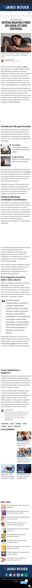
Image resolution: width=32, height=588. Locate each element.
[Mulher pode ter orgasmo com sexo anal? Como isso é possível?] (3, 548)
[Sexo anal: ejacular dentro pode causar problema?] (3, 507)
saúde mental (18, 423)
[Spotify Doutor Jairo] (26, 575)
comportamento (4, 423)
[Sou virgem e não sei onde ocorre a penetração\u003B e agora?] (3, 542)
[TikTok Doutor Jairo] (18, 575)
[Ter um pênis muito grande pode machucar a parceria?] (3, 536)
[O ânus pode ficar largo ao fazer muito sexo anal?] (3, 530)
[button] (24, 581)
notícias (12, 423)
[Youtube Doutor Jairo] (14, 575)
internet (25, 423)
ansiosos (4, 254)
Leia (12, 19)
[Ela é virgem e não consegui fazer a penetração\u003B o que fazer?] (3, 559)
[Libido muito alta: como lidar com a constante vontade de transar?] (3, 524)
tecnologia (3, 426)
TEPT (3, 193)
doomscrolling (22, 67)
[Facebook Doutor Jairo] (6, 575)
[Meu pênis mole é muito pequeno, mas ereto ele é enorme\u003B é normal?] (3, 512)
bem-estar (8, 404)
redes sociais (23, 378)
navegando (27, 172)
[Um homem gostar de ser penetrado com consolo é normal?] (3, 553)
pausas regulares (10, 343)
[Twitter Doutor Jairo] (10, 575)
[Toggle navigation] (29, 13)
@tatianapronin (9, 419)
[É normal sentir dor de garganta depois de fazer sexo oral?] (3, 518)
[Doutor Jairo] (16, 7)
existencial (4, 285)
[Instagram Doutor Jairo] (22, 575)
